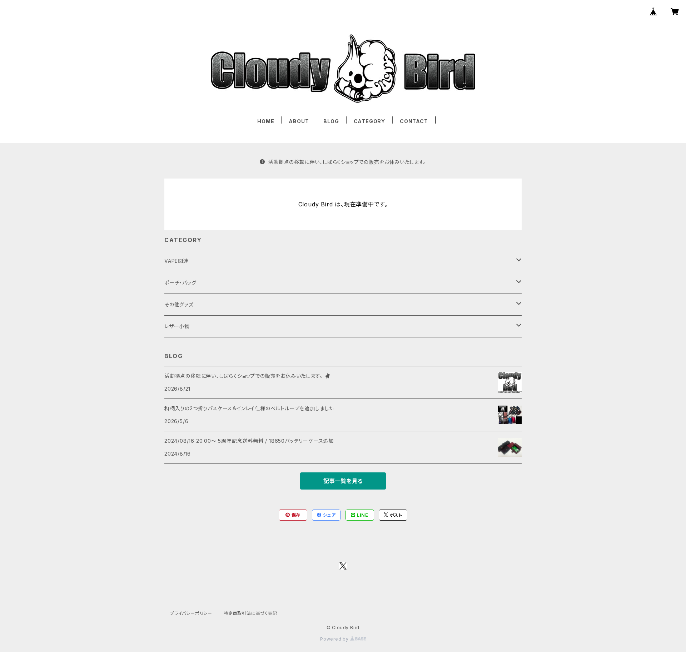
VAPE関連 (176, 261)
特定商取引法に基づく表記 (250, 613)
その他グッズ (179, 304)
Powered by (335, 639)
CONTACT (414, 121)
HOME (265, 121)
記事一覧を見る (343, 481)
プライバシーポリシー (191, 613)
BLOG (331, 121)
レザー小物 (177, 326)
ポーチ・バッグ (180, 283)
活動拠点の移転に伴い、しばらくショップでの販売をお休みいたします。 (347, 162)
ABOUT (299, 121)
